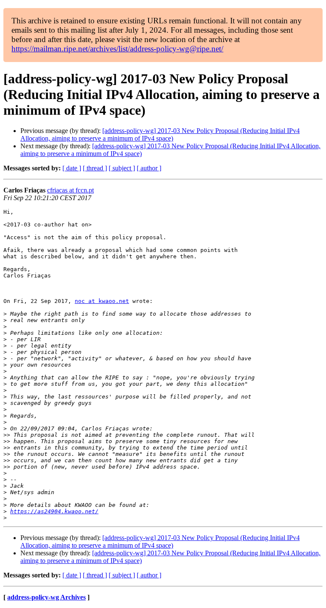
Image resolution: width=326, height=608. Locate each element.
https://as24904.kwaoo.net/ (54, 511)
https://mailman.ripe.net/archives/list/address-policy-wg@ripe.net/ (117, 48)
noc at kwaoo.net (102, 301)
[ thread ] (95, 168)
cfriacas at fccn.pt (70, 190)
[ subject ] (122, 168)
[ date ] (71, 168)
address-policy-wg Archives (46, 597)
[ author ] (149, 168)
